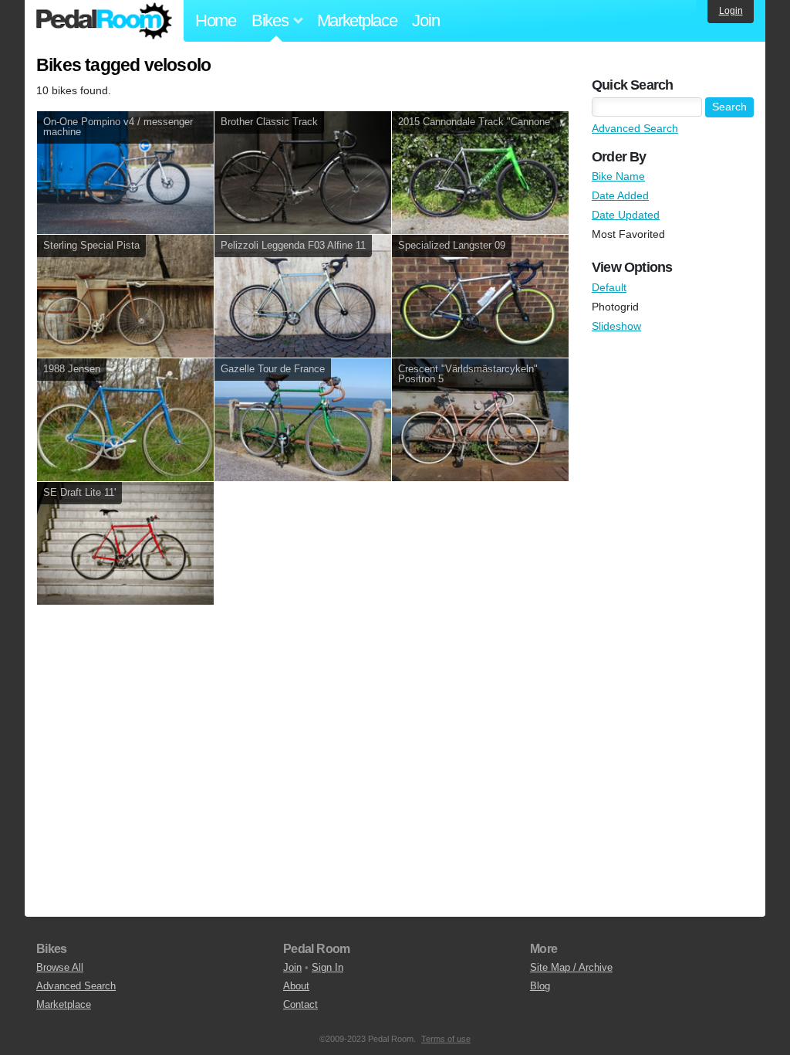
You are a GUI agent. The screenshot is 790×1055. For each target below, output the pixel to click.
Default (609, 287)
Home (215, 20)
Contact (300, 1004)
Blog (540, 986)
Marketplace (357, 20)
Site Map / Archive (571, 967)
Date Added (620, 195)
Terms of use (446, 1038)
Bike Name (618, 176)
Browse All (59, 967)
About (296, 986)
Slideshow (616, 326)
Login (731, 10)
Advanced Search (635, 128)
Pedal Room (104, 20)
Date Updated (626, 215)
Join (425, 20)
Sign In (327, 967)
